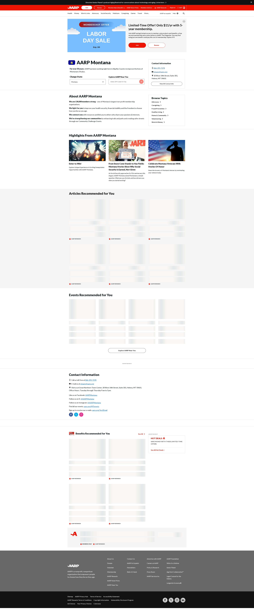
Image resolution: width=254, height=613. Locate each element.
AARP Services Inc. (153, 576)
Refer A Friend (132, 572)
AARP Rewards (161, 8)
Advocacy (155, 102)
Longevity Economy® (174, 583)
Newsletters (131, 567)
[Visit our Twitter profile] (76, 415)
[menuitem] (69, 14)
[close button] (184, 21)
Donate (109, 563)
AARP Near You (112, 585)
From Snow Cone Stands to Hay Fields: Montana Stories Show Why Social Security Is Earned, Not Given (126, 166)
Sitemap (70, 596)
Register (173, 7)
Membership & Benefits (116, 8)
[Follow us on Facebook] (71, 415)
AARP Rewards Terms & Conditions (79, 600)
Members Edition (146, 8)
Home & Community (159, 115)
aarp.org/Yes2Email (99, 410)
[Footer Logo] (81, 565)
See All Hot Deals (157, 450)
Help (174, 13)
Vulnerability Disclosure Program (122, 600)
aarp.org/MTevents (91, 406)
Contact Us (131, 559)
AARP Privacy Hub (81, 596)
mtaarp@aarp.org (160, 72)
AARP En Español (133, 563)
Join (137, 45)
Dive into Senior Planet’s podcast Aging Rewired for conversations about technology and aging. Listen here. (125, 2)
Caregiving (156, 105)
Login (180, 7)
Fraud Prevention (158, 109)
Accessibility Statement (111, 596)
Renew (156, 45)
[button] (184, 13)
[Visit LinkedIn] (183, 600)
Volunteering (156, 119)
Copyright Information (101, 600)
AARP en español (165, 13)
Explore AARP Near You (118, 77)
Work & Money (157, 122)
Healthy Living (157, 112)
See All (140, 434)
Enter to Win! (75, 163)
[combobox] (127, 81)
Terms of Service (95, 596)
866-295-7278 (159, 68)
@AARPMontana (87, 399)
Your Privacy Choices (84, 604)
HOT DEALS (156, 438)
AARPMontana (91, 395)
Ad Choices (71, 604)
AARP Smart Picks (133, 8)
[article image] (87, 160)
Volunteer (110, 567)
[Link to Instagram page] (81, 415)
